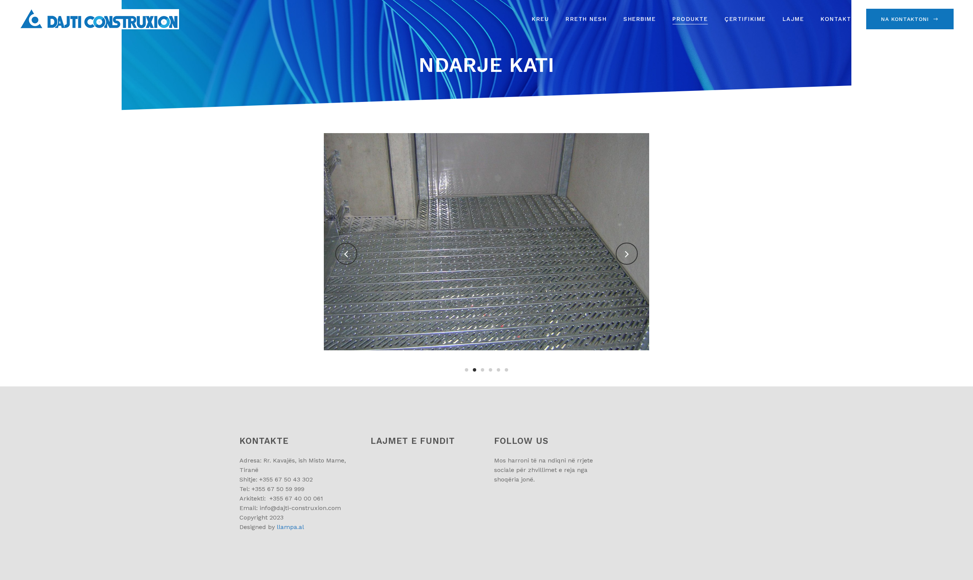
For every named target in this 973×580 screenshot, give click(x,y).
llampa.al (290, 527)
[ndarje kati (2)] (487, 241)
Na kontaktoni (905, 19)
